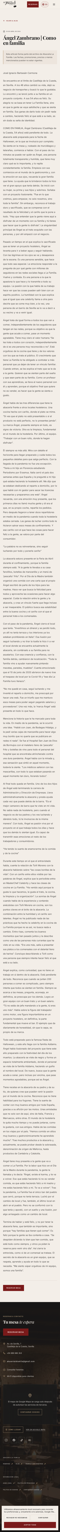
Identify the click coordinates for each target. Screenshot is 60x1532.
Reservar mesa (13, 1288)
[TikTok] (22, 1440)
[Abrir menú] (54, 4)
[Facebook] (14, 1440)
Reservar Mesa (16, 1332)
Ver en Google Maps (35, 1430)
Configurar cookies (30, 1412)
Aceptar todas (30, 1525)
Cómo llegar (15, 1430)
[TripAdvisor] (30, 1440)
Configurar (43, 1518)
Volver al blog (12, 21)
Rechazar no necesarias (16, 1518)
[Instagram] (6, 1440)
